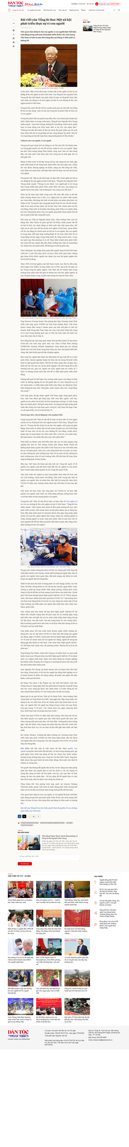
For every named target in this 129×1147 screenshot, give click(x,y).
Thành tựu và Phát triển (96, 10)
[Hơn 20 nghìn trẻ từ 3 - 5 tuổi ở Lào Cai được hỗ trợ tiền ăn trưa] (49, 889)
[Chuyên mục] (119, 10)
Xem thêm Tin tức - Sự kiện (19, 876)
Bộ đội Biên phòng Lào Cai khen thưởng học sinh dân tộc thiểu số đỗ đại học (48, 1019)
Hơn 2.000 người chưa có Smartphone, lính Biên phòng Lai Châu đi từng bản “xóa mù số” (48, 961)
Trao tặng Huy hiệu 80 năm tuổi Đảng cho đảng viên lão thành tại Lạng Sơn (48, 931)
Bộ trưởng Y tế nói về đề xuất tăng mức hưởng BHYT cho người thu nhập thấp (109, 924)
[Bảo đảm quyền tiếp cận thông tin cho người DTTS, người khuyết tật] (20, 977)
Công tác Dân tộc (18, 10)
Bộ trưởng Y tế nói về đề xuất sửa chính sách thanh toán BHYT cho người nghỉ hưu (20, 960)
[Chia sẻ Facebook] (13, 30)
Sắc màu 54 (63, 10)
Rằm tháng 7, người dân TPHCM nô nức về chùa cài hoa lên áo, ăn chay (20, 931)
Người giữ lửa (74, 10)
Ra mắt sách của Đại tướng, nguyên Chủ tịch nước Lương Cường (75, 931)
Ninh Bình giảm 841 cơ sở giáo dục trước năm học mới (20, 901)
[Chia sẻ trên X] (13, 34)
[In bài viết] (13, 42)
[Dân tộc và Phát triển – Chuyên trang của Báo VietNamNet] (15, 4)
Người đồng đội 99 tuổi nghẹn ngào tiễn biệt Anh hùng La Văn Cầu (108, 882)
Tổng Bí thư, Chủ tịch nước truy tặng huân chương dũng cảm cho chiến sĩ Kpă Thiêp (108, 913)
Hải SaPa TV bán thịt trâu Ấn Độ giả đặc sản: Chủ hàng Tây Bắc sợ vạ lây (76, 1019)
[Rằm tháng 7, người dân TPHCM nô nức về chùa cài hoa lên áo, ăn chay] (20, 918)
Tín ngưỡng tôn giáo (34, 10)
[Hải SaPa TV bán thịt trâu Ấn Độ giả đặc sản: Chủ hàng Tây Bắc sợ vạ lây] (77, 1006)
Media (83, 10)
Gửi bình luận (25, 864)
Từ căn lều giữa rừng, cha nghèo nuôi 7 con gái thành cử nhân (109, 903)
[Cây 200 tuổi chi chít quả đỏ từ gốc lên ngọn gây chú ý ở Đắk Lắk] (49, 977)
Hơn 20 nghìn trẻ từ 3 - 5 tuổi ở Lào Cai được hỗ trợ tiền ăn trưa (48, 901)
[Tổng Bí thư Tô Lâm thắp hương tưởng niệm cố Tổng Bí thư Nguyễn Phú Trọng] (87, 28)
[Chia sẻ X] (24, 816)
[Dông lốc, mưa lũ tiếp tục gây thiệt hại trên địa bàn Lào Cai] (77, 977)
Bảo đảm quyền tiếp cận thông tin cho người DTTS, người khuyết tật (20, 991)
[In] (34, 816)
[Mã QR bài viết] (13, 46)
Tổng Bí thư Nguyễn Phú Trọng (29, 823)
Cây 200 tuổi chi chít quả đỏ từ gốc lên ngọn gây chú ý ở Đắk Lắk (48, 991)
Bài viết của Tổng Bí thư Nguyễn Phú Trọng (52, 823)
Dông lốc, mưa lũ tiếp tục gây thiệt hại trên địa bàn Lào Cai (75, 990)
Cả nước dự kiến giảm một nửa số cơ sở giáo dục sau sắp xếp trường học (76, 960)
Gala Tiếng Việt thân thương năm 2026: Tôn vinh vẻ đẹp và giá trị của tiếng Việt (19, 1019)
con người (69, 823)
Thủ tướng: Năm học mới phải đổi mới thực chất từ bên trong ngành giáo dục (76, 902)
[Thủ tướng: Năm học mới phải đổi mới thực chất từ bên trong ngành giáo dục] (77, 889)
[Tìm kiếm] (114, 10)
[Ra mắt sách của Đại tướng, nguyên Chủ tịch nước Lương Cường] (77, 918)
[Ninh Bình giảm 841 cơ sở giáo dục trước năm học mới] (20, 889)
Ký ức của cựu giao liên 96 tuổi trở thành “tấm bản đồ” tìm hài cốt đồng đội (109, 892)
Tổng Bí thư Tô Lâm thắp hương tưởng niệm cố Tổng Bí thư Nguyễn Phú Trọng (102, 29)
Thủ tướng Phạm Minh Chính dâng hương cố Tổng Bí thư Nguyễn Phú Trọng (60, 837)
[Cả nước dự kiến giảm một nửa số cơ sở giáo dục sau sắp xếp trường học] (77, 946)
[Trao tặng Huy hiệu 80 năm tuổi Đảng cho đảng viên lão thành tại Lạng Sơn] (49, 918)
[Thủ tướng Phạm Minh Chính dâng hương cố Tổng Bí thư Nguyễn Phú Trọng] (29, 842)
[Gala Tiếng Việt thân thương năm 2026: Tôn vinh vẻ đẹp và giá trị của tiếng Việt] (20, 1006)
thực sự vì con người (26, 825)
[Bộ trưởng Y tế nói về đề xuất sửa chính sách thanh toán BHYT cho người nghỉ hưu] (20, 946)
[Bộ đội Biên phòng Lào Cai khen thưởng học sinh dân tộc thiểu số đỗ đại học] (49, 1006)
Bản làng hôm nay (50, 10)
